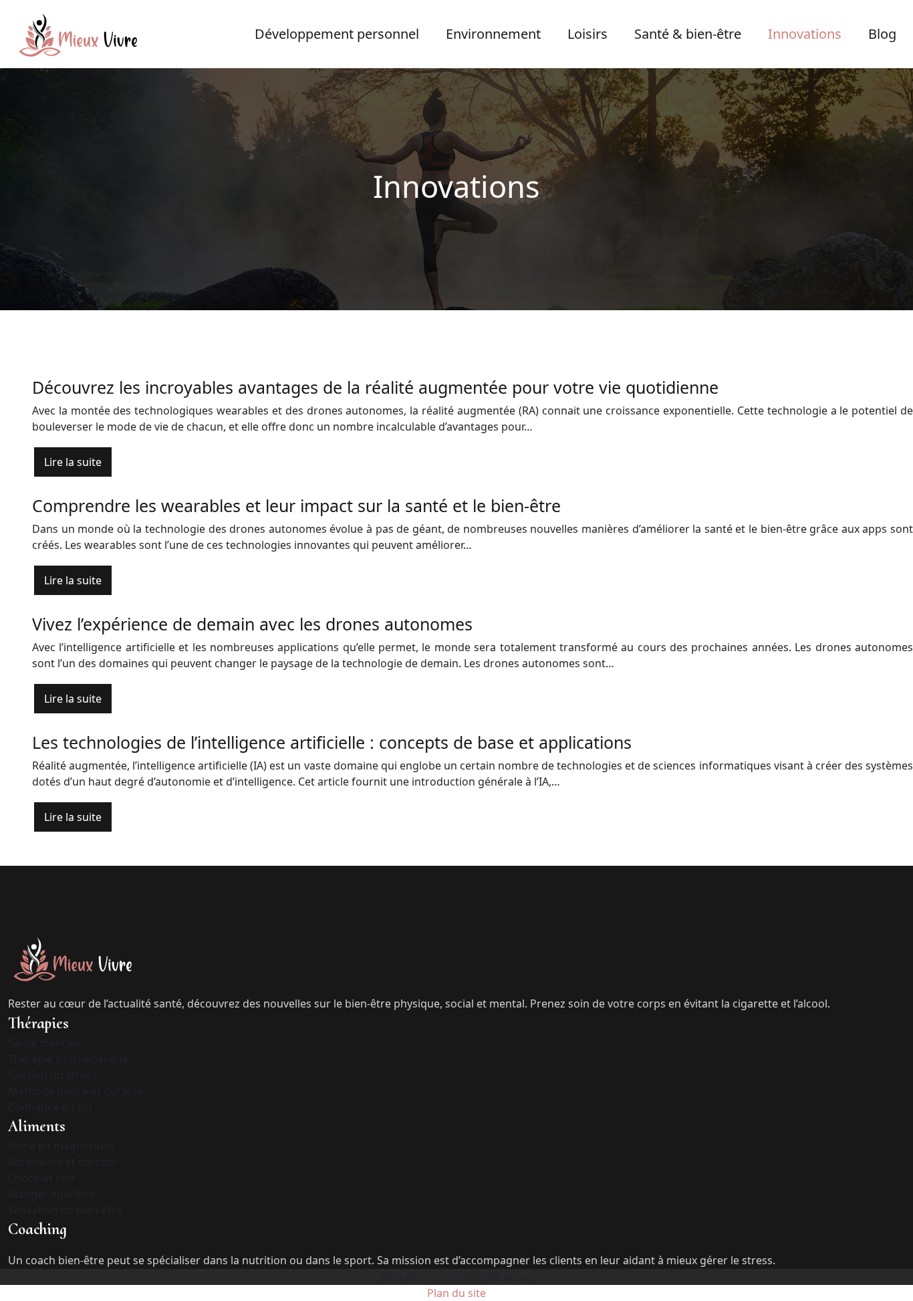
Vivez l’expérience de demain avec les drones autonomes (252, 623)
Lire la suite (73, 462)
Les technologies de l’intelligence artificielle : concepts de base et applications (332, 742)
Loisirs (587, 34)
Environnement (493, 34)
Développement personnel (337, 34)
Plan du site (456, 1293)
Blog (882, 34)
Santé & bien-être (687, 34)
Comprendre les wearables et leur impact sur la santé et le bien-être (296, 505)
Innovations (804, 34)
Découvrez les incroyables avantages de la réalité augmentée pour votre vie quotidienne (375, 387)
